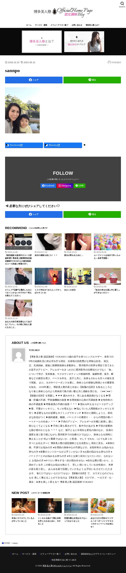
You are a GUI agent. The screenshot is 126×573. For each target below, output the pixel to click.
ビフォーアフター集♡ (59, 25)
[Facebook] (48, 185)
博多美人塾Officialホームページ (57, 566)
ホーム (29, 25)
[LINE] (80, 185)
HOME (7, 543)
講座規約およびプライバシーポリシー (98, 554)
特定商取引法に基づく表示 (64, 560)
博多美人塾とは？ (93, 25)
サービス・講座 (41, 25)
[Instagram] (65, 185)
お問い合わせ (77, 25)
